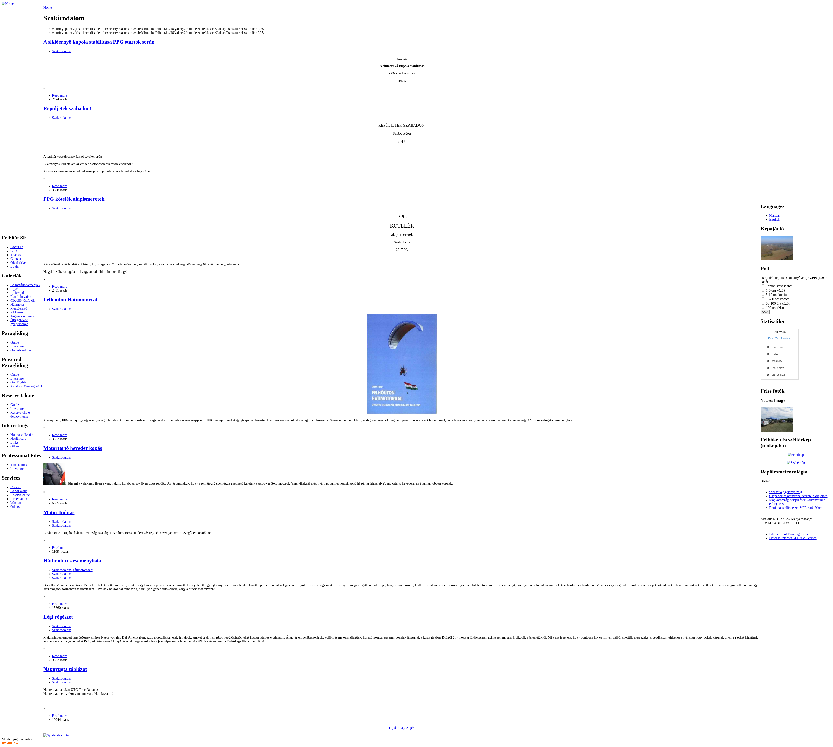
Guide (14, 342)
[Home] (8, 3)
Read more (59, 95)
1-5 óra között (775, 290)
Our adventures (20, 350)
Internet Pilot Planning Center (789, 534)
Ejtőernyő (17, 293)
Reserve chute (20, 495)
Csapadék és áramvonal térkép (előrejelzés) (798, 496)
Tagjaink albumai (22, 316)
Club (13, 251)
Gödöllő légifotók (22, 300)
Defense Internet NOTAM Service (793, 538)
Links (14, 442)
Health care (18, 438)
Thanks (15, 255)
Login (14, 266)
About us (16, 247)
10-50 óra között (777, 299)
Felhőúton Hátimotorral (70, 299)
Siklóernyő (17, 312)
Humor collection (22, 434)
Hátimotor (17, 304)
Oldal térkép (18, 262)
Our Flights (18, 382)
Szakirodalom (61, 51)
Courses (15, 487)
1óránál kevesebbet (778, 286)
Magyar (774, 215)
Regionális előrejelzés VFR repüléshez (795, 507)
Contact (15, 258)
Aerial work (18, 491)
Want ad (16, 503)
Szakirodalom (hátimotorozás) (72, 570)
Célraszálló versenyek (25, 285)
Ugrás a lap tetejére (402, 728)
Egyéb (14, 289)
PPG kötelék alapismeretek (73, 199)
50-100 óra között (777, 303)
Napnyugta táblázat (65, 669)
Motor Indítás (58, 512)
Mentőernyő (18, 308)
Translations (18, 465)
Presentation (18, 499)
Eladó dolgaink (20, 296)
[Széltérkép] (796, 462)
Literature (17, 346)
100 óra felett (774, 308)
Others (15, 446)
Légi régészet (58, 617)
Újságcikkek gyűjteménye (19, 322)
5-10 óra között (776, 295)
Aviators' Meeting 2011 (26, 386)
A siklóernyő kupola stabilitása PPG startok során (98, 42)
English (774, 219)
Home (47, 7)
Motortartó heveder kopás (72, 448)
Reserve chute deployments (20, 414)
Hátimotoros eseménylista (72, 561)
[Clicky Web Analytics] (10, 743)
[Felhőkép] (796, 455)
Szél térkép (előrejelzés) (785, 492)
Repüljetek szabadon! (67, 108)
